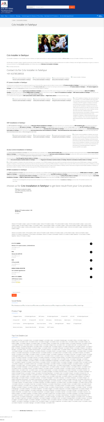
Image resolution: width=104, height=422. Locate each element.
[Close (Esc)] (102, 1)
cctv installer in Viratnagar (39, 402)
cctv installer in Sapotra (60, 393)
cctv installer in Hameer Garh (30, 363)
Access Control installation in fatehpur (19, 150)
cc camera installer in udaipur (61, 227)
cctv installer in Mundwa (56, 381)
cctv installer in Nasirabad (38, 382)
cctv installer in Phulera (70, 385)
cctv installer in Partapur (49, 385)
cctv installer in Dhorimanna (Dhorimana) (74, 357)
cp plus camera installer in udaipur (73, 225)
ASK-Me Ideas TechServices (7, 9)
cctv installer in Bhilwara (46, 349)
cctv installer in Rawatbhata (48, 390)
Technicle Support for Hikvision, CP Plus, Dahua (32, 16)
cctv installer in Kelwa (33, 370)
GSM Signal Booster (59, 323)
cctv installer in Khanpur (26, 371)
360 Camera (49, 320)
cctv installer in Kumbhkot (26, 374)
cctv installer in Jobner (44, 366)
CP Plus (50, 323)
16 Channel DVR (32, 320)
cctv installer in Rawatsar (60, 390)
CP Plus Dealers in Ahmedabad (35, 234)
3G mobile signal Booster (52, 316)
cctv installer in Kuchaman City (80, 373)
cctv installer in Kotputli (68, 373)
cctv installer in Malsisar (35, 377)
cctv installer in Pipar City (33, 387)
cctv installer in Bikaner (72, 351)
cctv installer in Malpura (24, 377)
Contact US (12, 16)
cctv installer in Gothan (45, 362)
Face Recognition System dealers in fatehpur (27, 158)
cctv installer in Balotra (64, 343)
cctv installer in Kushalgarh (62, 374)
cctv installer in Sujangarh (45, 398)
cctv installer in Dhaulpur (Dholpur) (57, 357)
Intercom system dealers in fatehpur (28, 175)
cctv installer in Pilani (80, 385)
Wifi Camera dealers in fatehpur (35, 94)
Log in (100, 15)
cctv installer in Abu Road (17, 340)
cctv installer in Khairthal (82, 370)
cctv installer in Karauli (70, 368)
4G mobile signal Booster (82, 316)
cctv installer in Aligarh (82, 340)
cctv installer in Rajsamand (58, 388)
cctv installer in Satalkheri (39, 395)
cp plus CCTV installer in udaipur (33, 224)
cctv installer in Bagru (35, 343)
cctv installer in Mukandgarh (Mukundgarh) (41, 381)
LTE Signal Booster (77, 323)
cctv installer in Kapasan (37, 368)
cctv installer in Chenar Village (22, 354)
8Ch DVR (24, 320)
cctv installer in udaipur (38, 225)
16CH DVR (41, 320)
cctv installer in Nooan (86, 384)
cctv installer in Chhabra (34, 354)
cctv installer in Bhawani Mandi (33, 349)
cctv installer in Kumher (37, 374)
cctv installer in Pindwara (21, 387)
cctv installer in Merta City (71, 379)
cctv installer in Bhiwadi (87, 349)
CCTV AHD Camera (77, 320)
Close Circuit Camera (41, 323)
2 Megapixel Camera (17, 316)
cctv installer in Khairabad (70, 370)
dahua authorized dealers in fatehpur (60, 79)
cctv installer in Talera (45, 399)
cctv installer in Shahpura (38, 396)
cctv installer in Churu (39, 356)
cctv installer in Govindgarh (66, 362)
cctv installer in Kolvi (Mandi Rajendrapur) (44, 373)
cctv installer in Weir (50, 402)
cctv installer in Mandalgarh (47, 377)
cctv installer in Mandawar (70, 377)
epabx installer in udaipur (86, 225)
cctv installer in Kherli (36, 371)
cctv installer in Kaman (76, 366)
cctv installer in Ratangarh (24, 390)
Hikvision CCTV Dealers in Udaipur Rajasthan (68, 234)
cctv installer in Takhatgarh (34, 399)
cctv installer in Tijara (78, 399)
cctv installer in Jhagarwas (76, 365)
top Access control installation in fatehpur (59, 154)
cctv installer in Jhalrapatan (21, 366)
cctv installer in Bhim (56, 349)
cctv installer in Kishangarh (83, 371)
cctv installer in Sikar (60, 396)
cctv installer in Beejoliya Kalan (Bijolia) (23, 348)
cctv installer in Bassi (38, 346)
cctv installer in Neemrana (17, 384)
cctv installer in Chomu (29, 356)
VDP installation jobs (80, 125)
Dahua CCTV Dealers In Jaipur (82, 232)
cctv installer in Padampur (17, 385)
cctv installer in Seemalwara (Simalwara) (78, 395)
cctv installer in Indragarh (66, 363)
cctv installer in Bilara (81, 351)
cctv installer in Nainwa (17, 382)
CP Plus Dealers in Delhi (31, 232)
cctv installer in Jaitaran (42, 365)
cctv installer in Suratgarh (23, 399)
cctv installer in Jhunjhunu (33, 366)
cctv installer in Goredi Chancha (32, 362)
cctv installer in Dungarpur (45, 359)
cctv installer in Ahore (27, 340)
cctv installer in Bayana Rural (68, 346)
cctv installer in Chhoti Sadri (69, 354)
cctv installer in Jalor (51, 365)
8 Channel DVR (16, 320)
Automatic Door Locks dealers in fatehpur (54, 128)
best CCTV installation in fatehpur (63, 92)
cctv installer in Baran (37, 345)
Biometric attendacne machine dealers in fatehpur (79, 159)
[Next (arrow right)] (102, 211)
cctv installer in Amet (23, 341)
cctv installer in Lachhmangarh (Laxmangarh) (78, 374)
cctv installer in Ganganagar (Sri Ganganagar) (49, 360)
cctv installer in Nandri (27, 382)
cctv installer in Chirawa (81, 354)
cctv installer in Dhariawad (43, 357)
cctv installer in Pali (27, 385)
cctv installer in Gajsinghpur (22, 360)
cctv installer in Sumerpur (80, 398)
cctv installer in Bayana (57, 346)
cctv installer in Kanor (86, 366)
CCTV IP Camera (16, 323)
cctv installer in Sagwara (49, 392)
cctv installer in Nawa (61, 382)
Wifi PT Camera (50, 327)
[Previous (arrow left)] (2, 211)
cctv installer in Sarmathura (17, 395)
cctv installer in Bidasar (61, 351)
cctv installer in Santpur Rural (49, 393)
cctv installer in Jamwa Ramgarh (63, 365)
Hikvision (68, 323)
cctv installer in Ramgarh (84, 388)
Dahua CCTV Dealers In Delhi (43, 232)
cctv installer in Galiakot (34, 360)
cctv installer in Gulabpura (17, 363)
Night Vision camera (51, 95)
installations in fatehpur (66, 179)
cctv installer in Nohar (66, 384)
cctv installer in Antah (33, 341)
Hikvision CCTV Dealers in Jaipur (56, 232)
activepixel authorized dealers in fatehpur (22, 137)
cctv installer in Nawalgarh (72, 382)
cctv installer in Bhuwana (40, 351)
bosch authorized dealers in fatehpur (41, 137)
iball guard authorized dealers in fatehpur (61, 100)
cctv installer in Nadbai (67, 381)
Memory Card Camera (17, 327)
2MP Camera (41, 316)
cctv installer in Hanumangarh (43, 363)
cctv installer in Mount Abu (25, 381)
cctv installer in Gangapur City (77, 360)
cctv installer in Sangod (37, 393)
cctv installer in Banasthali (75, 343)
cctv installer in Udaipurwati (55, 401)
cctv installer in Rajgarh (47, 388)
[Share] (100, 1)
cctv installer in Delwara (69, 356)
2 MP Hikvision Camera (17, 279)
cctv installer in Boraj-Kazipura (22, 352)
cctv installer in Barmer (82, 345)
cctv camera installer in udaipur (47, 227)
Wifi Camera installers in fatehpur (81, 92)
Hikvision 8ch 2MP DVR (17, 254)
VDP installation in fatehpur (16, 123)
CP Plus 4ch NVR (15, 262)
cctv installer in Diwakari (21, 359)
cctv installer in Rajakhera (24, 388)
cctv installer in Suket (55, 398)
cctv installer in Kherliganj (47, 371)
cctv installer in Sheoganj (49, 396)
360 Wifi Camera (57, 320)
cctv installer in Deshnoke (21, 357)
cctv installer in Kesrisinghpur (58, 370)
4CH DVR (72, 316)
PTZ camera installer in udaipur (61, 224)
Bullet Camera (40, 95)
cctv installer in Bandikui (87, 343)
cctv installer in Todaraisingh (23, 401)
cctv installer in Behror (47, 348)
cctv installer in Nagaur (87, 381)
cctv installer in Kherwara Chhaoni (60, 371)
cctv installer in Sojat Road (20, 398)
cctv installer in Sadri (26, 392)
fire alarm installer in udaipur (26, 225)
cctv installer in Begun (36, 348)
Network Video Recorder (30, 327)
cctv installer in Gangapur (64, 360)
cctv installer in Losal (44, 376)
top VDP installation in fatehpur (87, 127)
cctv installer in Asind (54, 341)
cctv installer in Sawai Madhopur (62, 395)
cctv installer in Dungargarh (33, 359)
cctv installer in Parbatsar (37, 385)
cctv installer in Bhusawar (28, 351)
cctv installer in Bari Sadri (71, 345)
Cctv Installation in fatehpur (35, 185)
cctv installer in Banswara (17, 345)
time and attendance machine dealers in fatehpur (23, 159)
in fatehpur (32, 91)
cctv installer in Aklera (72, 340)
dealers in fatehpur (31, 92)
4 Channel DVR (64, 316)
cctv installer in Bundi (56, 352)
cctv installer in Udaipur (44, 401)
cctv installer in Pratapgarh (69, 387)
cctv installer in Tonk (33, 401)
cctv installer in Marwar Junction (49, 379)
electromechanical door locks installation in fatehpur (44, 130)
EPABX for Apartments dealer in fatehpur (30, 177)
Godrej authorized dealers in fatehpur (41, 100)
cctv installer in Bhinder (66, 349)
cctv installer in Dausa (59, 356)
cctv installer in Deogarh (80, 356)
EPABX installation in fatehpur (17, 170)
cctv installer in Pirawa (43, 387)
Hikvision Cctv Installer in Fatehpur (49, 64)
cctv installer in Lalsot (34, 376)
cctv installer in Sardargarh (72, 393)
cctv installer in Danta (49, 356)
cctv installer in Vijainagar (28, 402)
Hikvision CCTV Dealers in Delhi (18, 232)
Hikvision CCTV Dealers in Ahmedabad (20, 234)
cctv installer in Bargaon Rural (49, 345)
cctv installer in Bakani (45, 343)
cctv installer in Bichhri (51, 351)
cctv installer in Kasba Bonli (81, 368)
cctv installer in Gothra (55, 362)
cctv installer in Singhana (70, 396)
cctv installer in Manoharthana (35, 379)
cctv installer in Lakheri (24, 376)
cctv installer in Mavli (61, 379)
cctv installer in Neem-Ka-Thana (85, 382)
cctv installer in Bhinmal (76, 349)
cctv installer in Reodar (82, 390)
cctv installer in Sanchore (82, 392)
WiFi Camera (41, 327)
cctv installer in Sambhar (71, 392)
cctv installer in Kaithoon (65, 366)
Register (100, 16)
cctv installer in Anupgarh (44, 341)
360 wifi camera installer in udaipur (76, 224)
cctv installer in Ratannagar (36, 390)
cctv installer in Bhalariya (79, 348)
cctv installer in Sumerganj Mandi (68, 398)
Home (2, 16)
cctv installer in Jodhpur (55, 366)
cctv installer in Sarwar (28, 395)
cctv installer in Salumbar (60, 392)
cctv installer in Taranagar (67, 399)
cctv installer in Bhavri (21, 349)
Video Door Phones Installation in (41, 125)
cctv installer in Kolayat (30, 373)
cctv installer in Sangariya (26, 393)
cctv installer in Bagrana (25, 343)
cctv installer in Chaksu (67, 352)
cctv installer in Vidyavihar (17, 402)
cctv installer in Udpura (66, 401)
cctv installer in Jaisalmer (31, 365)
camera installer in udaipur (49, 225)
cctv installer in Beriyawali (57, 348)
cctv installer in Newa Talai (29, 384)
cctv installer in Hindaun (55, 363)
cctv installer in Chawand (78, 352)
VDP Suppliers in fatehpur (39, 127)
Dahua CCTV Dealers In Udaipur (23, 236)
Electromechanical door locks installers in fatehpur (70, 130)
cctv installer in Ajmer (48, 340)
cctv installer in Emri (55, 359)
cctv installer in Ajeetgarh (38, 340)
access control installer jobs (55, 152)
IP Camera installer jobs (39, 86)
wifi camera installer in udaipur (18, 227)
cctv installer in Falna (64, 359)
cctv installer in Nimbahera (41, 384)
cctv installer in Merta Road (84, 379)
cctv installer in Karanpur (59, 368)
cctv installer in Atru (64, 341)
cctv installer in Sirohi (80, 396)
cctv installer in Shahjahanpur (26, 396)
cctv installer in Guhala (87, 362)
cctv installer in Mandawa (58, 377)
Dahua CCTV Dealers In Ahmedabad (50, 234)
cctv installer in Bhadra (68, 348)
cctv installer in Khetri (72, 371)
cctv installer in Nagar (76, 381)
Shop (6, 16)
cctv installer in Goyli (77, 362)
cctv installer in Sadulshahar (37, 392)
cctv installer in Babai (73, 341)
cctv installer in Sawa (50, 395)
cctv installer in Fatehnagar (75, 359)
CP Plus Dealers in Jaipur (69, 232)
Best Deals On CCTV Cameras (51, 16)
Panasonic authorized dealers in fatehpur (22, 100)
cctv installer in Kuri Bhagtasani (49, 374)
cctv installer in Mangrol (82, 377)
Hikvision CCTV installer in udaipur (19, 224)
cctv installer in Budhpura (46, 352)
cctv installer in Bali (55, 343)
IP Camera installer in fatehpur (71, 85)
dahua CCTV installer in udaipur (47, 224)
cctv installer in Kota (58, 373)
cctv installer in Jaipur (20, 365)
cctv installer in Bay (47, 346)
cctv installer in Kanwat (27, 368)
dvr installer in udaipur (60, 225)
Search (72, 7)
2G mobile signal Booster (30, 316)
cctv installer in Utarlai (86, 401)
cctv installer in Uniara (76, 401)
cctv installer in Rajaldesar (36, 388)
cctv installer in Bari (61, 345)
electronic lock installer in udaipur (75, 227)
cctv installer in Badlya (83, 341)
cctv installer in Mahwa (67, 376)
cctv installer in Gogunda (20, 362)
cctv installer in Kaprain (48, 368)
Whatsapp (18, 16)
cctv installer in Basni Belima (27, 346)
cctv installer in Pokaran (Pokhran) (56, 387)
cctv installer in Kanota (16, 368)
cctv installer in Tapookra (56, 399)
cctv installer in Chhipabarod (57, 354)
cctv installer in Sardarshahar (84, 393)
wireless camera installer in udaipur (32, 227)
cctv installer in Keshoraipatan (45, 370)
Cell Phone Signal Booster (28, 323)
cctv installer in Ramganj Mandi (71, 388)
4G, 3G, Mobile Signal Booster (67, 16)
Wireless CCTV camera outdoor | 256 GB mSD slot (23, 211)
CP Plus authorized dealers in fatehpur (41, 79)
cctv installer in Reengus (71, 390)
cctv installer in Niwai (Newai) (54, 384)
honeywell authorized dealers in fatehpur (61, 137)
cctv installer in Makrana (77, 376)
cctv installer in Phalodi (59, 385)
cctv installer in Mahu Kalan (55, 376)
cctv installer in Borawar (35, 352)
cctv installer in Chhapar (45, 354)
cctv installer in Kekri (24, 370)
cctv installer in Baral (28, 345)
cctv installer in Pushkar (81, 387)
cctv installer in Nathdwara (50, 382)
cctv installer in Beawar (80, 346)
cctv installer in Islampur (78, 363)
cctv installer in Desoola (32, 357)
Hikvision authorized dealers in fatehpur (22, 79)
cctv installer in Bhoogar (17, 351)
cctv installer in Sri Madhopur (33, 398)
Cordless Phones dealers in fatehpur (69, 175)
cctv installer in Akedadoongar (60, 340)
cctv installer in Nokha (76, 384)
